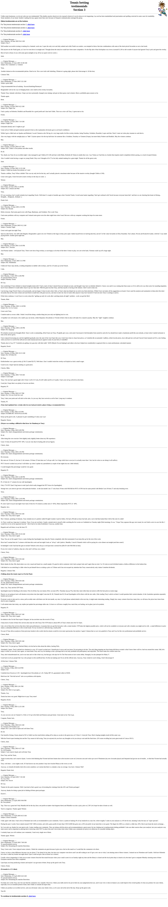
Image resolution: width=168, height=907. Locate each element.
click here (31, 24)
